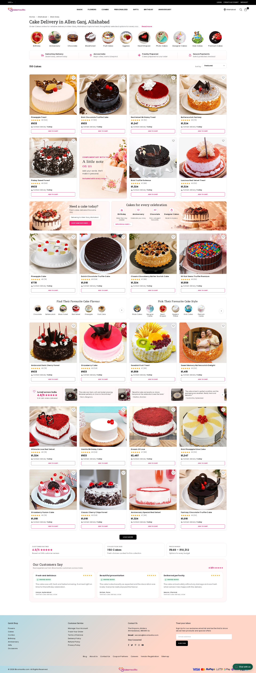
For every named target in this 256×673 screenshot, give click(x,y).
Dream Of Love (138, 449)
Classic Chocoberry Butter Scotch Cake (150, 276)
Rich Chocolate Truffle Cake (94, 117)
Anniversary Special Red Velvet (146, 512)
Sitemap (165, 656)
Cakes (11, 631)
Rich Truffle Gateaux (141, 180)
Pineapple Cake (38, 276)
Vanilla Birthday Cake (91, 449)
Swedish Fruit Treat (140, 365)
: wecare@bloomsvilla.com (145, 635)
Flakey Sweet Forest (40, 180)
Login (219, 2)
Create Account (231, 2)
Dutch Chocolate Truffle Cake (95, 276)
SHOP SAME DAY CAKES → (80, 223)
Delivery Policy (74, 638)
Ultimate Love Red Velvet (43, 449)
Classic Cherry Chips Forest (94, 512)
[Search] (240, 10)
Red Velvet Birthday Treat (143, 117)
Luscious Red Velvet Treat (193, 180)
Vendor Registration (150, 656)
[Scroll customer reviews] (222, 394)
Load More (128, 537)
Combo (105, 9)
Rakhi (79, 9)
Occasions (13, 648)
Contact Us (105, 656)
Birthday (148, 9)
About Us (94, 656)
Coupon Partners (120, 656)
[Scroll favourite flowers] (121, 310)
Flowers (92, 9)
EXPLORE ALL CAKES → (123, 224)
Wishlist (244, 2)
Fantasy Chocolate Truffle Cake (196, 512)
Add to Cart (53, 131)
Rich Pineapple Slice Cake (193, 449)
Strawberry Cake (89, 365)
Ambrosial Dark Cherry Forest (45, 365)
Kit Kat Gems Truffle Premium (195, 276)
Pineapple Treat (38, 117)
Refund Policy (74, 642)
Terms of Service (75, 635)
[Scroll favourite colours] (221, 311)
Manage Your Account (78, 628)
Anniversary (164, 9)
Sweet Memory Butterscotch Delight (198, 365)
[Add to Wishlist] (73, 78)
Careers (134, 656)
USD (9, 2)
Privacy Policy (74, 645)
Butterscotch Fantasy (191, 117)
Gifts (136, 9)
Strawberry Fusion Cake (42, 512)
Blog (85, 656)
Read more (147, 26)
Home (32, 17)
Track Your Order (75, 631)
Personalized (121, 9)
